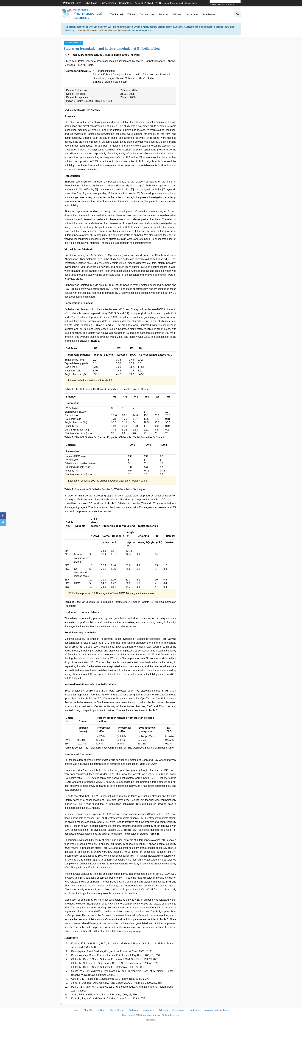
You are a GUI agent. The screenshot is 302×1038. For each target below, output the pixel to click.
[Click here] (151, 1020)
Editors (131, 14)
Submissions (208, 14)
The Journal (116, 14)
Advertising (91, 3)
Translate (230, 4)
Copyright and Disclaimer (216, 1010)
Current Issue (147, 14)
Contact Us (125, 3)
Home (76, 1010)
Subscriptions (108, 3)
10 (133, 231)
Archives (163, 14)
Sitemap (163, 1010)
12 (117, 293)
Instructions (191, 14)
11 (71, 289)
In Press (176, 14)
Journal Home (73, 3)
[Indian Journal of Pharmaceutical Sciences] (81, 14)
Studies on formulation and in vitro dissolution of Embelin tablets (112, 48)
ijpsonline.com (149, 1015)
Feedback (194, 1010)
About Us (88, 1010)
